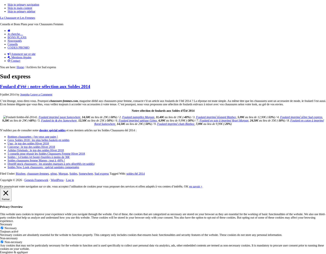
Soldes (73, 173)
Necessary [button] (6, 224)
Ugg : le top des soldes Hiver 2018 (28, 143)
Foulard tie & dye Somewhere (59, 120)
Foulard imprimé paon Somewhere (59, 117)
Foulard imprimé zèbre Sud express (301, 117)
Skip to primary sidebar (21, 11)
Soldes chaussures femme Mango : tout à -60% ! (36, 160)
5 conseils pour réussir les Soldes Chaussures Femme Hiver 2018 (46, 153)
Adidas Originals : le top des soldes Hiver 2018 (36, 150)
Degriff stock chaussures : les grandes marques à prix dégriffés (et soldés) (51, 163)
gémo (53, 173)
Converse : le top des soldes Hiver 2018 (31, 146)
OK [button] (186, 186)
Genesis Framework (36, 180)
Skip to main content (20, 8)
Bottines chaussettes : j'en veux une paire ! (33, 136)
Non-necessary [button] (9, 238)
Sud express (102, 173)
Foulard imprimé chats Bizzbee (175, 123)
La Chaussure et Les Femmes (17, 17)
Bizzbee (20, 173)
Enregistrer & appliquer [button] (14, 252)
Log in (70, 180)
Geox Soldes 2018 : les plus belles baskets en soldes (38, 140)
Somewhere (86, 173)
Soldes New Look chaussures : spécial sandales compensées (43, 167)
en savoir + (195, 186)
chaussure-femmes (38, 173)
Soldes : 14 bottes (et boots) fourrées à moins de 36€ (39, 157)
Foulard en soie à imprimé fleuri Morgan (224, 120)
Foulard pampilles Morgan (138, 117)
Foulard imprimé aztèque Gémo (138, 120)
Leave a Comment (41, 94)
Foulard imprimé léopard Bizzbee (216, 117)
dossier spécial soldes (52, 130)
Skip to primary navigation (23, 4)
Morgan (63, 173)
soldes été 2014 (135, 173)
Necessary (11, 228)
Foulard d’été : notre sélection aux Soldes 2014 (45, 86)
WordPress (57, 180)
